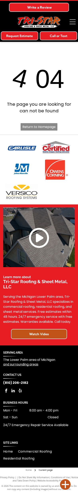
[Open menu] (73, 22)
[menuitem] (10, 451)
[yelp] (20, 391)
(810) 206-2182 (15, 382)
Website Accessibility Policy (51, 480)
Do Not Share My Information (34, 477)
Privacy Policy (7, 477)
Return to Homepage (39, 127)
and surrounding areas (20, 364)
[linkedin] (13, 391)
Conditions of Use (60, 477)
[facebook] (6, 391)
